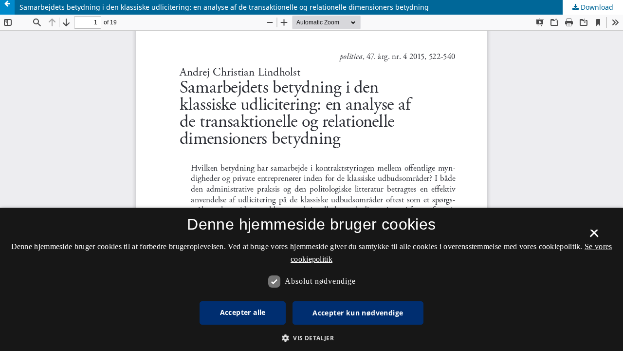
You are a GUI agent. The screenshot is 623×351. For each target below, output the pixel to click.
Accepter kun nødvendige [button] (357, 312)
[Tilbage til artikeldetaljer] (7, 7)
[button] (311, 338)
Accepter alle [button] (243, 312)
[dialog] (311, 279)
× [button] (594, 236)
